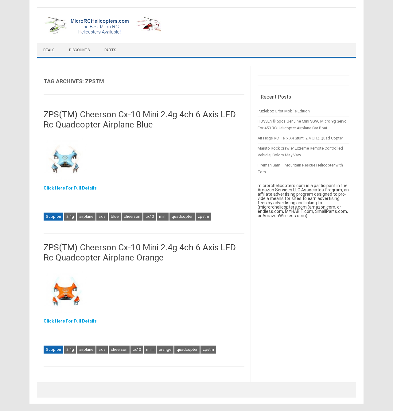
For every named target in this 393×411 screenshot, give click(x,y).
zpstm (203, 216)
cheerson (132, 216)
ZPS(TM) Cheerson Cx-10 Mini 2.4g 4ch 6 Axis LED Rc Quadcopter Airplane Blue (140, 119)
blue (115, 216)
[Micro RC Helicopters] (103, 32)
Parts (110, 50)
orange (165, 349)
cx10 (150, 216)
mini (162, 216)
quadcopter (182, 216)
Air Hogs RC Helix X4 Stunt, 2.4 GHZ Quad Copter (300, 138)
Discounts (79, 50)
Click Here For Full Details (70, 188)
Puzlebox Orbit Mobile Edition (284, 111)
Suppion (53, 216)
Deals (48, 50)
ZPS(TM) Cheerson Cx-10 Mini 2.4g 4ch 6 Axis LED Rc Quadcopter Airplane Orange (140, 252)
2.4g (70, 216)
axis (102, 216)
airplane (86, 216)
